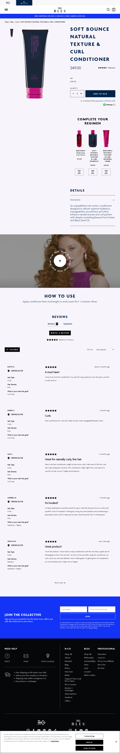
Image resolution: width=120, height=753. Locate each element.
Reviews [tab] (52, 324)
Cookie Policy (55, 741)
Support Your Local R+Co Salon (73, 679)
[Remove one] (72, 94)
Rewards (68, 661)
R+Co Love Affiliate (106, 661)
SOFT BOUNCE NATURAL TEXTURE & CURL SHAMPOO (94, 156)
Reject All (89, 742)
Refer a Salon (89, 675)
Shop (7, 22)
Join (87, 616)
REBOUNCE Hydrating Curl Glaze (80, 153)
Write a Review (60, 333)
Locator (87, 671)
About (67, 657)
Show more (59, 583)
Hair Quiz (69, 671)
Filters (13, 349)
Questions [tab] (67, 324)
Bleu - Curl (15, 22)
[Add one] (82, 94)
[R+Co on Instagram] (28, 730)
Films (86, 664)
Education (102, 654)
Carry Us (101, 657)
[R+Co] (8, 2)
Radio (67, 675)
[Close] (116, 741)
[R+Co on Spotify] (49, 730)
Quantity (74, 88)
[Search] (108, 9)
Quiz (86, 668)
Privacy (95, 628)
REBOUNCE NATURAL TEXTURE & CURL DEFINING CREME (107, 156)
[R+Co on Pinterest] (44, 730)
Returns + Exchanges (69, 689)
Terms (90, 628)
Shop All (68, 654)
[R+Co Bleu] (24, 2)
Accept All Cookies (89, 748)
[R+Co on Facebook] (33, 730)
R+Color (101, 668)
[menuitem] (73, 654)
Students (68, 697)
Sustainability (89, 661)
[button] (106, 68)
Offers (67, 701)
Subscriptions (70, 694)
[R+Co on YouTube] (38, 730)
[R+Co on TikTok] (55, 730)
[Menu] (6, 9)
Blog (66, 664)
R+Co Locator (70, 684)
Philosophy (89, 657)
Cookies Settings (89, 736)
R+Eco (67, 668)
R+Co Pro (101, 664)
